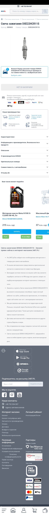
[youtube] (19, 394)
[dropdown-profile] (23, 510)
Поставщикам (7, 465)
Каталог (5, 415)
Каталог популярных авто (11, 418)
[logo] (5, 11)
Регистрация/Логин (33, 415)
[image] (16, 197)
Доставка (5, 427)
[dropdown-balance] (45, 510)
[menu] (4, 510)
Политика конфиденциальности (13, 455)
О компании (6, 446)
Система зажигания (12, 19)
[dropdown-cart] (34, 510)
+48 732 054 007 (11, 404)
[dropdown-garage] (13, 510)
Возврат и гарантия (9, 430)
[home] (2, 19)
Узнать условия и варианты (14, 117)
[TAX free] (34, 471)
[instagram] (12, 394)
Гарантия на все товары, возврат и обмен (36, 116)
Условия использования (11, 451)
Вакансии (5, 468)
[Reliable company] (34, 457)
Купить (17, 231)
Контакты (5, 462)
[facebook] (4, 394)
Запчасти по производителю (12, 421)
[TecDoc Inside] (34, 447)
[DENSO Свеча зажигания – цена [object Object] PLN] (24, 48)
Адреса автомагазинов (14, 407)
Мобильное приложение (11, 435)
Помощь (5, 432)
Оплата (4, 424)
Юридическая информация (12, 448)
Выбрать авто (16, 75)
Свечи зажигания (28, 19)
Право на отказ (7, 460)
